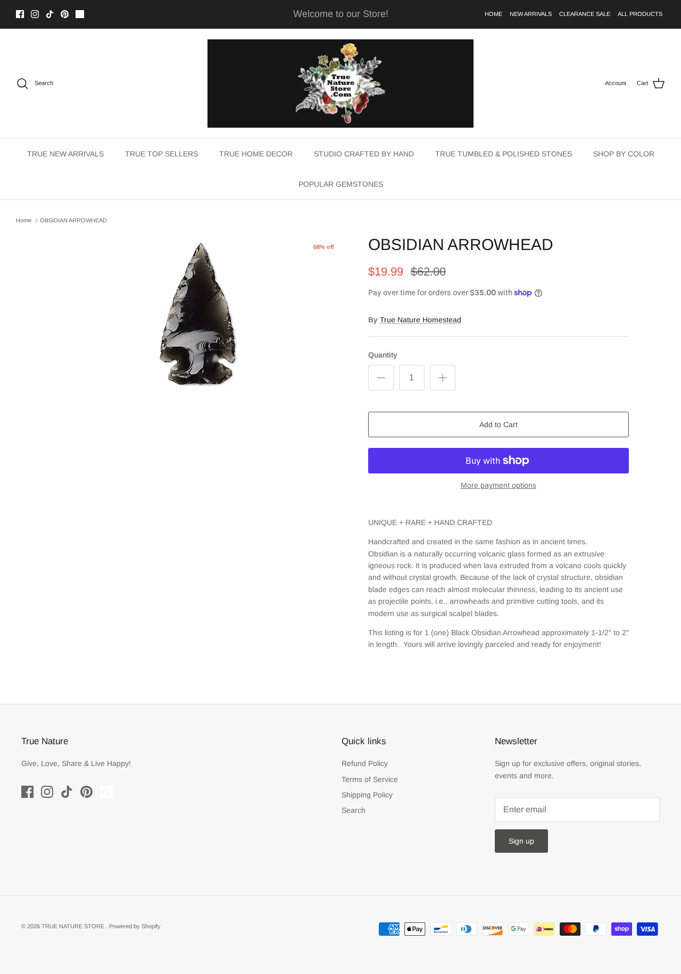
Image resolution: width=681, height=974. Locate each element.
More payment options (498, 485)
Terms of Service (370, 779)
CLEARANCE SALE (584, 14)
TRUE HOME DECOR (256, 153)
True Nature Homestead (420, 319)
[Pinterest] (65, 14)
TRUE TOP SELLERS (161, 153)
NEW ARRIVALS (531, 14)
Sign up (521, 841)
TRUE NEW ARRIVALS (65, 153)
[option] (199, 315)
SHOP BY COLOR (623, 153)
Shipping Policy (367, 794)
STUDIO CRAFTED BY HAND (364, 153)
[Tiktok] (50, 14)
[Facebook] (20, 14)
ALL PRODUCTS (640, 14)
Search (354, 810)
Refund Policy (365, 763)
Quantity (382, 355)
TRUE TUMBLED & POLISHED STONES (503, 153)
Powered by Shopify (135, 926)
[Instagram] (35, 14)
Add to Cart (498, 424)
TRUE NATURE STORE (73, 926)
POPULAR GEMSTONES (340, 184)
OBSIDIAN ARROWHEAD (73, 220)
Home (23, 220)
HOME (493, 14)
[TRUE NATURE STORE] (340, 83)
